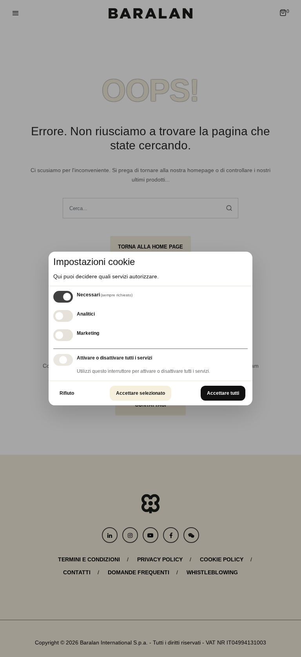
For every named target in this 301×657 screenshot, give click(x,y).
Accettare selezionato (140, 393)
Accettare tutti (223, 393)
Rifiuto (67, 393)
